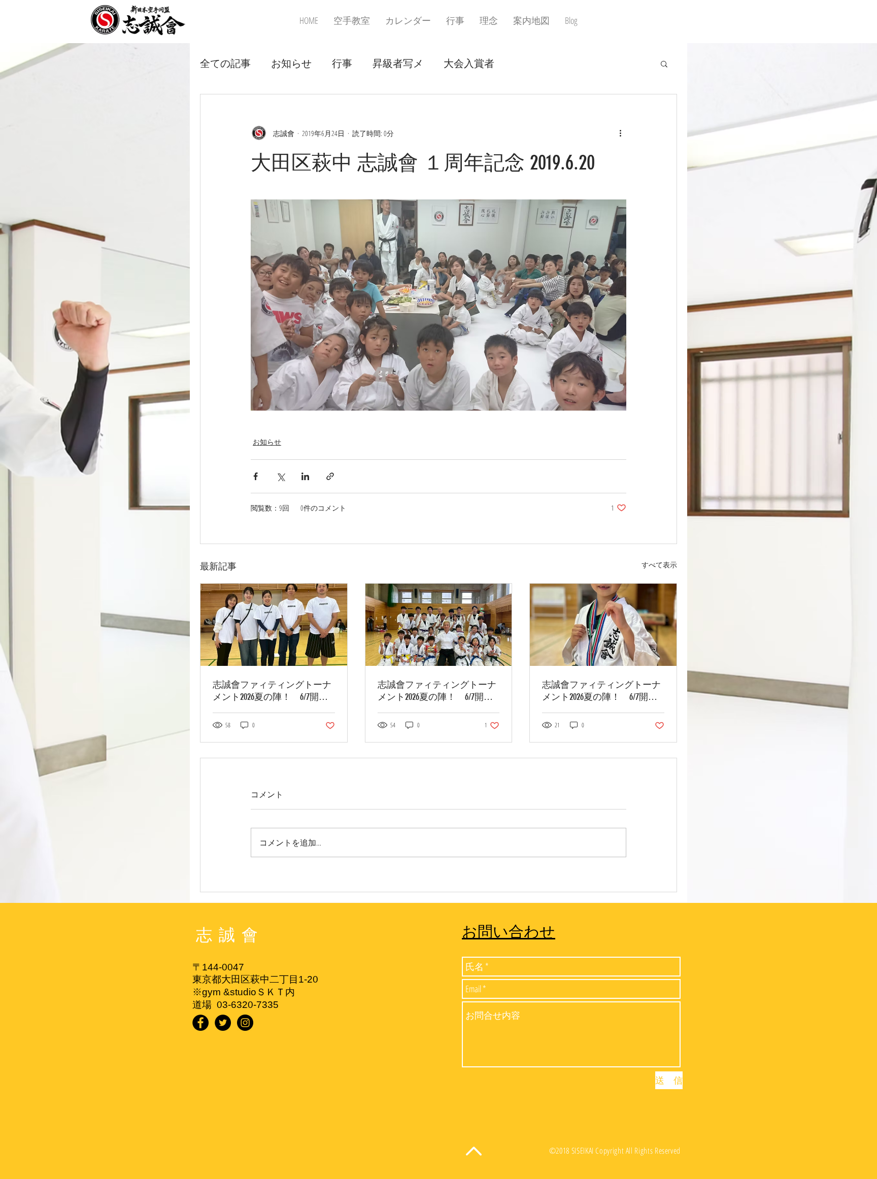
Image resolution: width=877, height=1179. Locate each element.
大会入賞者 (469, 63)
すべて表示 (659, 564)
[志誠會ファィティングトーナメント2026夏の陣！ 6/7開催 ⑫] (273, 625)
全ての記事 (225, 63)
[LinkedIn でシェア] (305, 476)
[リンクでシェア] (330, 476)
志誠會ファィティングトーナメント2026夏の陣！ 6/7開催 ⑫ (274, 691)
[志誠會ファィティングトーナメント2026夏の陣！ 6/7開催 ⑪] (603, 625)
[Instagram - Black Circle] (245, 1023)
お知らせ (291, 63)
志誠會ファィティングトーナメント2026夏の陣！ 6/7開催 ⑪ (603, 691)
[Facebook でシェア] (255, 476)
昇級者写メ (398, 63)
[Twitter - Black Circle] (223, 1023)
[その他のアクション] (620, 133)
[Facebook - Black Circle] (200, 1023)
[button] (664, 63)
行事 (342, 63)
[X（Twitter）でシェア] (280, 476)
